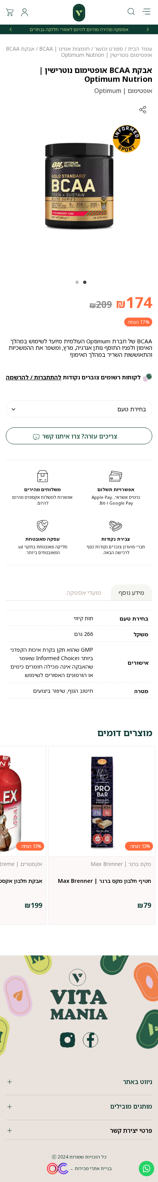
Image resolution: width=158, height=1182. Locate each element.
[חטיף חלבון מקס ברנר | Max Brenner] (102, 803)
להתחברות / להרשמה (33, 377)
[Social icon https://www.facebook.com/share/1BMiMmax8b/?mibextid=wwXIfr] (90, 1040)
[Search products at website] (131, 12)
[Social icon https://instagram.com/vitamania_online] (67, 1040)
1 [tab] (83, 285)
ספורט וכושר (109, 48)
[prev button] (147, 29)
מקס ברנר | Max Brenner (121, 863)
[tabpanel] (79, 186)
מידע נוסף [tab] (131, 592)
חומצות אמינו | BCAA (65, 48)
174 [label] (134, 302)
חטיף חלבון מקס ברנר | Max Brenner (104, 880)
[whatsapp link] (146, 1168)
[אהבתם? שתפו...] (114, 109)
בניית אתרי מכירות (93, 1168)
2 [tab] (75, 285)
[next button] (10, 29)
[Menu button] (146, 12)
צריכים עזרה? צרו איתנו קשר (79, 436)
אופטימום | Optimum (123, 90)
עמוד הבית (140, 48)
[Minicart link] (9, 12)
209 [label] (100, 304)
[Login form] (24, 12)
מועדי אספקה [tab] (84, 592)
